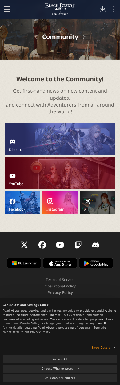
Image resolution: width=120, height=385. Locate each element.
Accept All (60, 359)
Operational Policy (60, 286)
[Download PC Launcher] (103, 9)
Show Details (101, 347)
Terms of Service (60, 279)
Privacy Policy (60, 292)
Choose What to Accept (58, 368)
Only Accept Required (60, 377)
